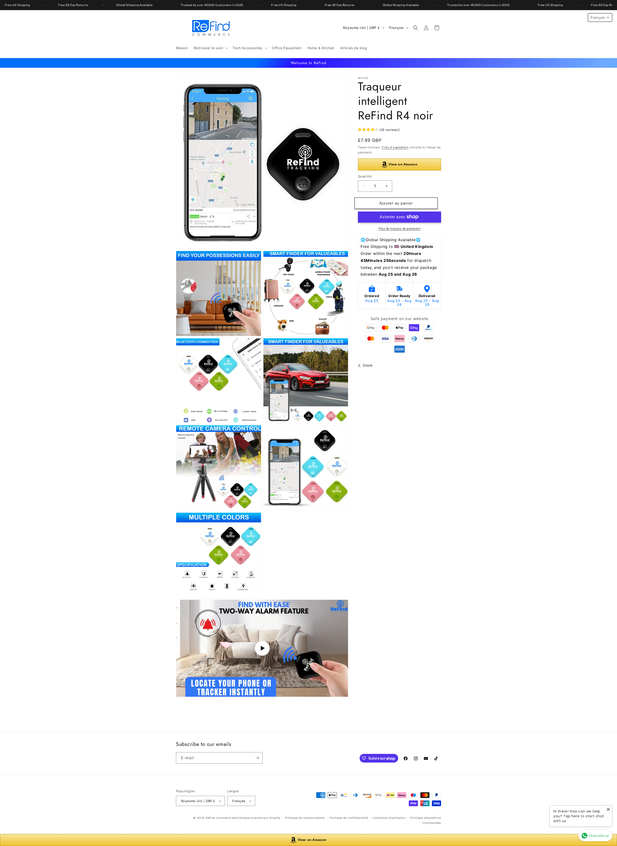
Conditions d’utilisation (389, 817)
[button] (210, 48)
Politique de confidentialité (349, 817)
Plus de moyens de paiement (399, 228)
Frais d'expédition (395, 147)
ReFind (210, 817)
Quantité (365, 176)
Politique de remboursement (305, 817)
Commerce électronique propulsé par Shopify (248, 817)
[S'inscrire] (257, 758)
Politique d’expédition (425, 817)
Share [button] (368, 365)
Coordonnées (431, 822)
